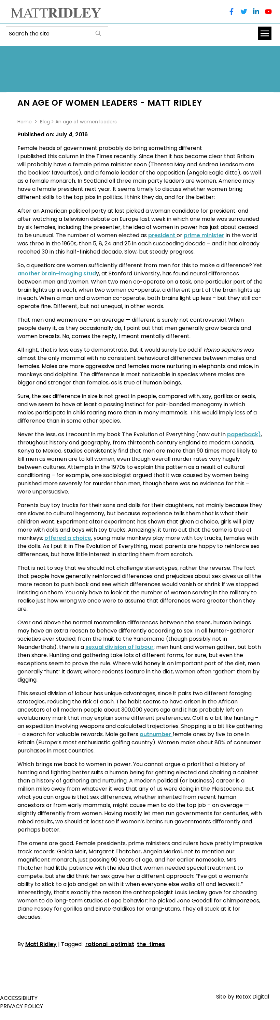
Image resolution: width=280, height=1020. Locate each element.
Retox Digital (252, 997)
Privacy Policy (21, 1006)
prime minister (204, 235)
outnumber (156, 734)
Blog (45, 121)
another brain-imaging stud (56, 273)
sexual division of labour (119, 647)
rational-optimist (109, 944)
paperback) (244, 434)
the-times (151, 944)
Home (24, 121)
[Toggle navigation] (264, 33)
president (162, 235)
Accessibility (19, 998)
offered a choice (67, 538)
